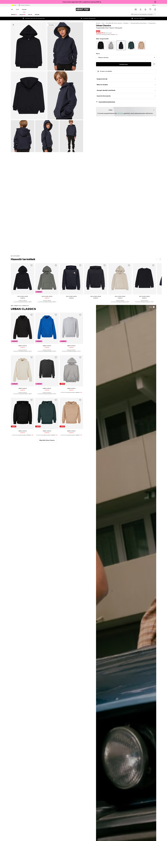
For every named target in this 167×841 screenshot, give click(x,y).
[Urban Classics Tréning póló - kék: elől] (29, 46)
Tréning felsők (152, 23)
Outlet (14, 5)
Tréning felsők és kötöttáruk (138, 23)
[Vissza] (13, 24)
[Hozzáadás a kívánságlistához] (154, 64)
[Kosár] (155, 9)
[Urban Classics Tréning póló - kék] (29, 95)
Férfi (17, 9)
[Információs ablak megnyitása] (155, 2)
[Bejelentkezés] (141, 9)
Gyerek (24, 9)
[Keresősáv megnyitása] (132, 14)
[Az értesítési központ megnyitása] (145, 9)
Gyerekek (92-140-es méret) (114, 23)
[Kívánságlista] (150, 9)
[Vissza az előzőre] (157, 259)
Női (12, 9)
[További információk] (23, 303)
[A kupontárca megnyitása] (136, 9)
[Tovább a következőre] (160, 259)
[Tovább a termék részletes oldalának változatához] (101, 45)
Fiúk (103, 23)
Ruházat (126, 23)
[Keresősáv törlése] (155, 14)
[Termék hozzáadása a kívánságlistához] (31, 265)
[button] (126, 57)
